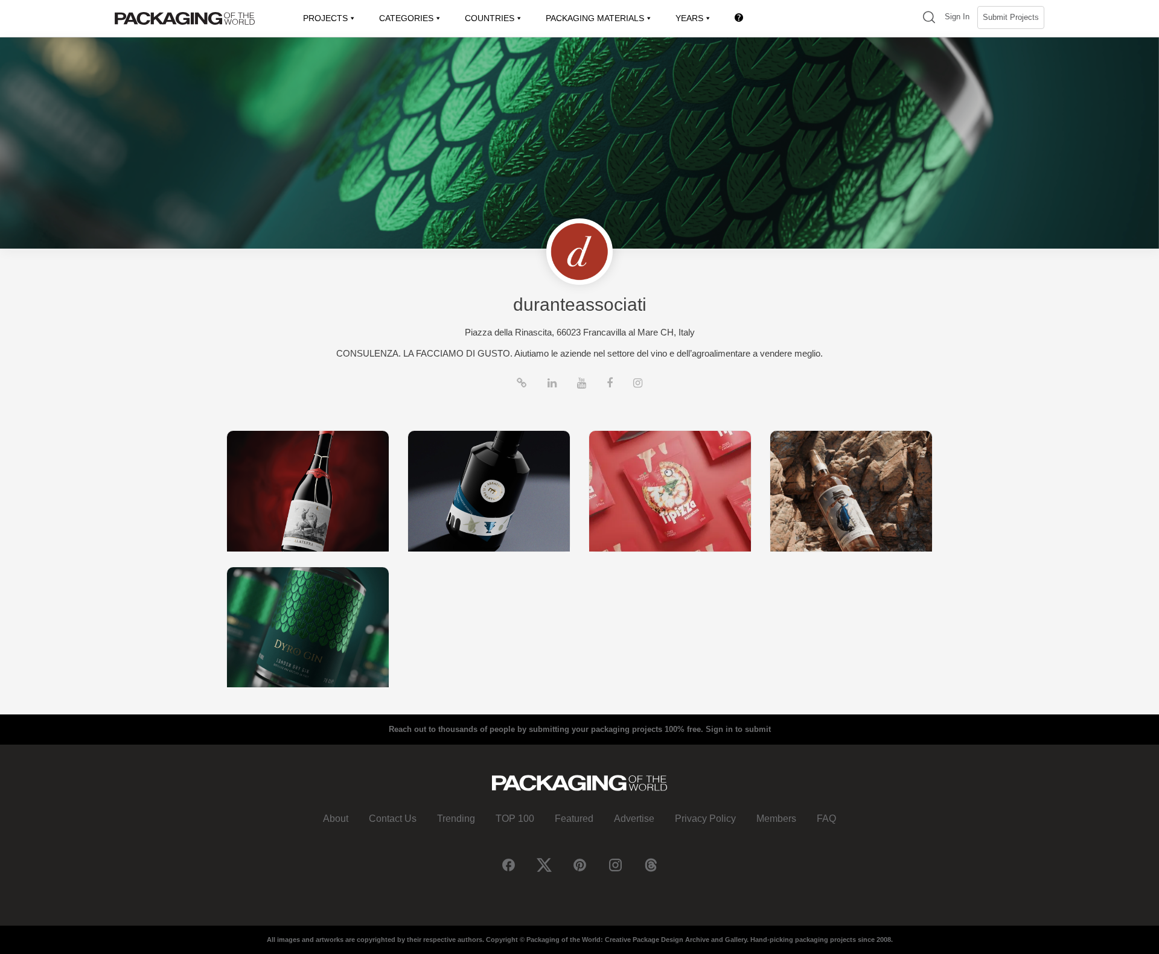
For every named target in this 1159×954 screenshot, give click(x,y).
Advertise (634, 818)
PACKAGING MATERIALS (595, 18)
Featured (574, 818)
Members (776, 818)
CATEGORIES (406, 18)
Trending (456, 818)
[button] (929, 18)
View (308, 491)
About (335, 818)
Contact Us (393, 818)
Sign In (957, 16)
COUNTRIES (489, 18)
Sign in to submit (738, 729)
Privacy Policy (705, 818)
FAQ (826, 818)
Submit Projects (1011, 17)
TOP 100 (515, 818)
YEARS (689, 18)
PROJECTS (325, 18)
